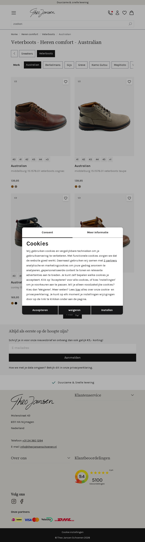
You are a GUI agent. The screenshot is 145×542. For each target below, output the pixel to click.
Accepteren (40, 310)
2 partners (110, 260)
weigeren (74, 310)
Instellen (107, 310)
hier (78, 289)
